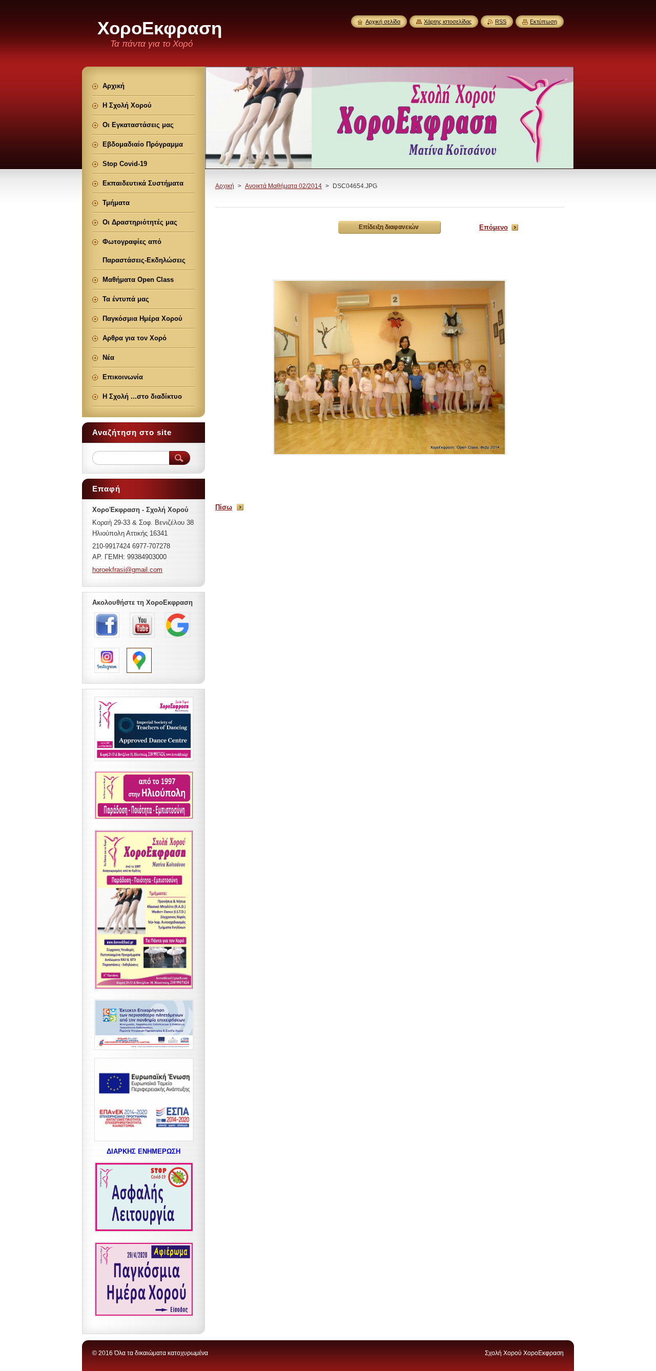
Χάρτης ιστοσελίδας (447, 21)
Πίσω (223, 507)
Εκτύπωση (543, 21)
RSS (500, 21)
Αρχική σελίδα (382, 21)
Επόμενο (493, 227)
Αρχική (224, 186)
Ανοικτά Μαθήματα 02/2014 (283, 186)
